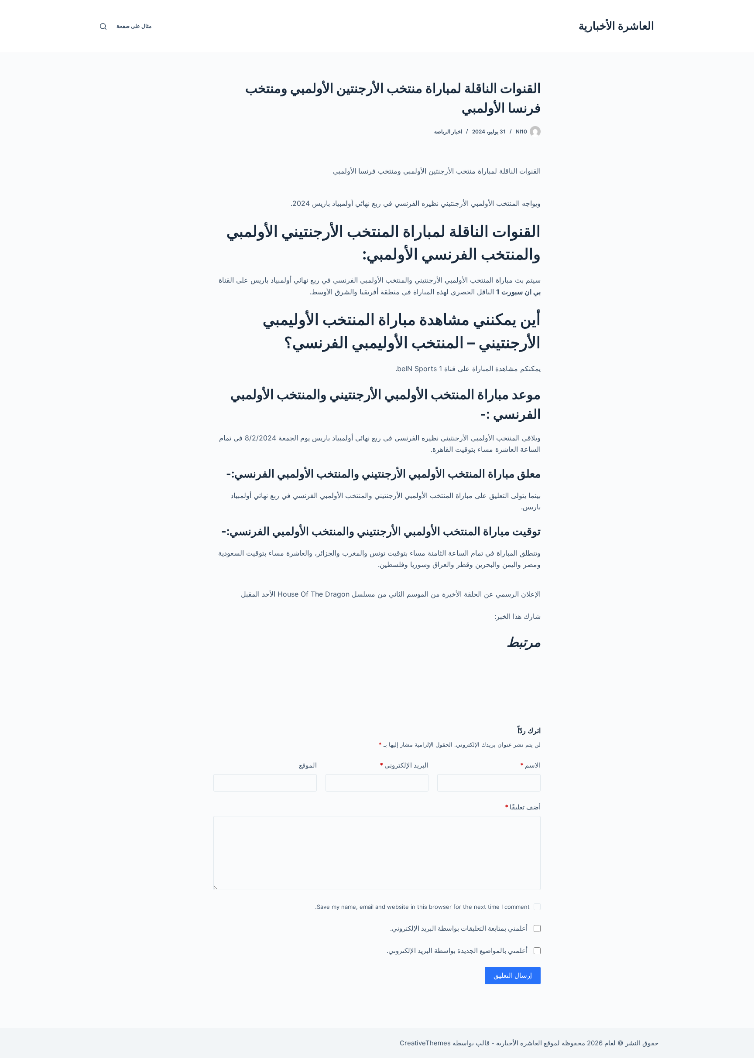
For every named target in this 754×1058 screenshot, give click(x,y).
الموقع (308, 765)
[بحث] (103, 26)
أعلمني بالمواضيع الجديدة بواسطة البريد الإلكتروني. (457, 950)
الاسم (530, 765)
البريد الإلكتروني (404, 765)
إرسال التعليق (513, 975)
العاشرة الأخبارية (616, 25)
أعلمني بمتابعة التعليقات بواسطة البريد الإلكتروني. (459, 928)
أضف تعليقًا (523, 807)
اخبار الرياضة (448, 131)
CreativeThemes (425, 1043)
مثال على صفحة (134, 26)
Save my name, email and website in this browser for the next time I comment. (422, 906)
